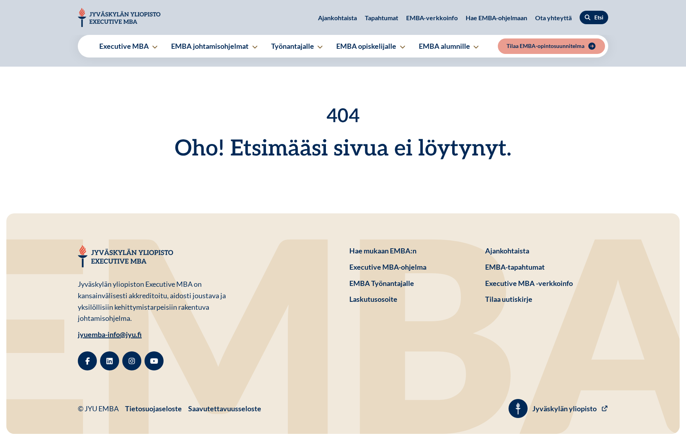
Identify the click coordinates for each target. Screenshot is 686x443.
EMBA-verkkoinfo (432, 17)
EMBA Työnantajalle (381, 283)
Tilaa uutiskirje (508, 299)
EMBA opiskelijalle (366, 46)
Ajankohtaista (337, 17)
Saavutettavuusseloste (224, 408)
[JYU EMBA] (119, 17)
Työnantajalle (293, 46)
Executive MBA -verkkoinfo (529, 283)
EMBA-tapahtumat (515, 267)
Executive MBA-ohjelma (387, 267)
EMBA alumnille (445, 46)
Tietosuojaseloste (153, 408)
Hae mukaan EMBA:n (382, 250)
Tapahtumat (381, 17)
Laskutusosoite (410, 298)
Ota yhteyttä (553, 17)
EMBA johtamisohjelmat (210, 46)
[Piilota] (154, 46)
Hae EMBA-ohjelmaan (496, 17)
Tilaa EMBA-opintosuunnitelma (545, 45)
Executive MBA (124, 46)
